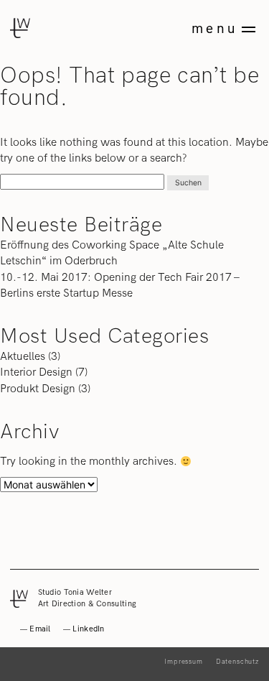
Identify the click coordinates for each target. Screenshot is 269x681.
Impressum (183, 661)
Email (39, 629)
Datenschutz (237, 661)
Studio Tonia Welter (75, 592)
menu (215, 29)
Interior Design (36, 372)
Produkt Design (37, 388)
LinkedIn (88, 629)
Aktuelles (22, 356)
